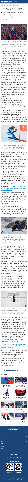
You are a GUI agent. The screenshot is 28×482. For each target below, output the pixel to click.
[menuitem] (16, 1)
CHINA (10, 475)
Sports (9, 5)
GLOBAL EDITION (16, 475)
